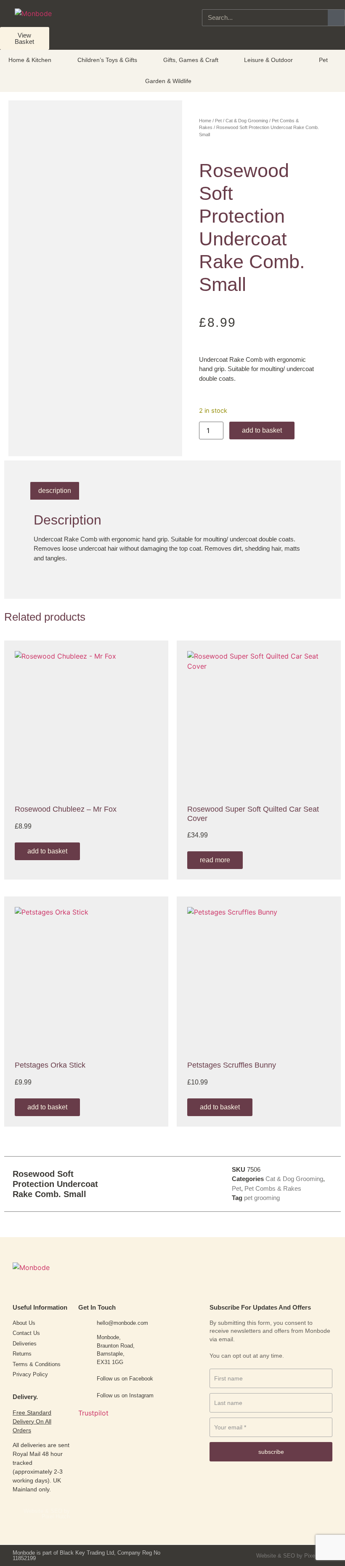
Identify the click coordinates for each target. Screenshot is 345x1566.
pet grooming (262, 1197)
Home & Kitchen (29, 60)
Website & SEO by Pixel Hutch (47, 1514)
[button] (153, 1183)
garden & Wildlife (168, 81)
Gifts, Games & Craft (190, 60)
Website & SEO (275, 1556)
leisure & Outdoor (268, 60)
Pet (323, 60)
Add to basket (262, 430)
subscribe (271, 1451)
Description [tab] (54, 490)
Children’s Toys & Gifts (107, 60)
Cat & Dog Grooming (247, 120)
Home (205, 120)
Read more (215, 860)
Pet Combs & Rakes (272, 1188)
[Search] (336, 18)
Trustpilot (93, 1413)
